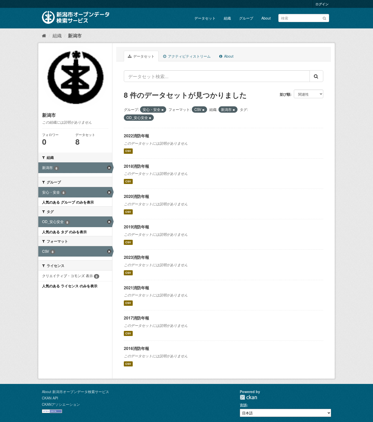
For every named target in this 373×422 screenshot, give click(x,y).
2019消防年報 (136, 227)
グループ (246, 18)
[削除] (162, 110)
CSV (128, 151)
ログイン (322, 4)
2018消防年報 (136, 166)
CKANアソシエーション (61, 404)
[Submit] (324, 17)
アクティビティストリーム (189, 56)
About (266, 18)
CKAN (248, 397)
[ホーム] (44, 35)
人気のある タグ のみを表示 (64, 231)
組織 (227, 18)
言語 (243, 405)
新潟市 (75, 35)
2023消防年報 (136, 257)
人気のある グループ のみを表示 (68, 202)
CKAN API (50, 397)
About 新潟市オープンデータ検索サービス (75, 391)
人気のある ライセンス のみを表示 (69, 285)
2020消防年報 (136, 196)
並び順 (285, 94)
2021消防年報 (136, 288)
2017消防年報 (136, 318)
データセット (205, 18)
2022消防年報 (136, 136)
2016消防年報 (136, 348)
